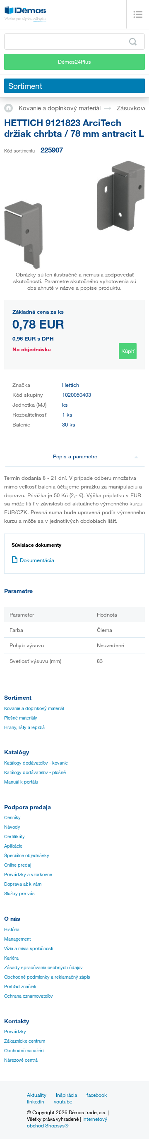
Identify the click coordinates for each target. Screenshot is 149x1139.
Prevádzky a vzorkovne (28, 874)
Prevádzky (15, 1031)
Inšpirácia (66, 1094)
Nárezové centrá (21, 1060)
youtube (63, 1101)
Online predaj (17, 865)
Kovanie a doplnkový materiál (60, 108)
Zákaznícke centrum (24, 1041)
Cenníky (12, 817)
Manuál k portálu (21, 782)
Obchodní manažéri (23, 1050)
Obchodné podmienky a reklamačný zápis (47, 977)
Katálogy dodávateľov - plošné (35, 772)
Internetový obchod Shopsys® (67, 1122)
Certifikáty (14, 836)
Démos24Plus (74, 61)
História (11, 929)
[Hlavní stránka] (11, 107)
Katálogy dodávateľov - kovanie (36, 763)
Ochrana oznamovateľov (28, 996)
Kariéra (11, 958)
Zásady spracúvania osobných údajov (43, 967)
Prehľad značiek (20, 986)
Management (17, 939)
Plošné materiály (20, 718)
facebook (97, 1094)
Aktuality (36, 1094)
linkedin (35, 1101)
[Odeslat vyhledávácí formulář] (133, 42)
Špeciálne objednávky (26, 855)
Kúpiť (127, 351)
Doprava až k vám (22, 884)
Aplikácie (13, 846)
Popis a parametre (75, 456)
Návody (12, 827)
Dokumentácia (37, 560)
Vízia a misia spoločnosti (28, 948)
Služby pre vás (19, 893)
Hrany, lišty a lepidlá (24, 727)
